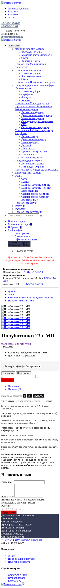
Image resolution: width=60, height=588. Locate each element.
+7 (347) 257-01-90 (10, 23)
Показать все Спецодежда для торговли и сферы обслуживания (33, 105)
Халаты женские (30, 61)
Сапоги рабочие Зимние (35, 193)
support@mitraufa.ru (12, 37)
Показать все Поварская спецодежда (35, 82)
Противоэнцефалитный (34, 151)
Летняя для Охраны (32, 163)
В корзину (8, 380)
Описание (14, 386)
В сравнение (23, 373)
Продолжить (9, 512)
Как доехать (15, 14)
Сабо (24, 178)
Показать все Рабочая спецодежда (34, 130)
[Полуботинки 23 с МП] (15, 318)
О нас (11, 17)
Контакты (13, 11)
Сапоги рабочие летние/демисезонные (35, 198)
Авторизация (22, 236)
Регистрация (22, 233)
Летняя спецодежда (32, 112)
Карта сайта (15, 580)
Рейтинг (6, 505)
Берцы (25, 181)
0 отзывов (7, 343)
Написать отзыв (22, 343)
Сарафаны (27, 94)
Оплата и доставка (18, 8)
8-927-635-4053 (34, 284)
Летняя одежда (29, 136)
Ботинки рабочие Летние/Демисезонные (36, 189)
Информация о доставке (22, 558)
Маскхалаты (28, 148)
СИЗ (23, 124)
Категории (14, 45)
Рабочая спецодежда (26, 109)
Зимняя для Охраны (32, 166)
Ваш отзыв (7, 496)
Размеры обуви (13, 366)
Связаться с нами (18, 574)
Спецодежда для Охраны (29, 160)
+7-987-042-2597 (9, 26)
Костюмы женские (31, 51)
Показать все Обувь (26, 202)
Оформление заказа (26, 239)
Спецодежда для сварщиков (37, 121)
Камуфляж (21, 133)
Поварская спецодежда (28, 70)
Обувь (24, 58)
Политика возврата (19, 561)
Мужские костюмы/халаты (36, 54)
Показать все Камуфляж (28, 157)
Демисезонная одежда (33, 139)
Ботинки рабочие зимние (35, 184)
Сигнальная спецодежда (35, 127)
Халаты (25, 100)
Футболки (20, 208)
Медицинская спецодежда (29, 48)
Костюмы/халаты (31, 76)
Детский (26, 145)
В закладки (8, 373)
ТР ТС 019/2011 (9, 401)
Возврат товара (16, 577)
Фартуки (26, 97)
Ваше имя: (7, 482)
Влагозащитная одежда (28, 172)
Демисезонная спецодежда (36, 115)
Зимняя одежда (29, 142)
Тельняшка (27, 154)
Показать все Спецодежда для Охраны (36, 169)
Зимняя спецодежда (32, 118)
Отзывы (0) (14, 389)
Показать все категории (28, 211)
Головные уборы (30, 73)
